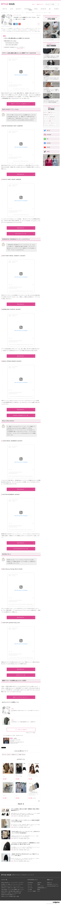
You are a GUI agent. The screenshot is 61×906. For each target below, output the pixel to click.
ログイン (33, 4)
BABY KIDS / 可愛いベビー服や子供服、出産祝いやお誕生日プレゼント (11, 891)
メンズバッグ (46, 116)
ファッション (12, 12)
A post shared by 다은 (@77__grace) (21, 88)
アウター (22, 12)
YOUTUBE (48, 147)
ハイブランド (46, 125)
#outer (24, 754)
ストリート (54, 112)
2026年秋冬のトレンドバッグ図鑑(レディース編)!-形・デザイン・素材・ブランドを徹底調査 (51, 90)
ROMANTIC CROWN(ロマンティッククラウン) (14, 47)
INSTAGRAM (49, 134)
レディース (5, 8)
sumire (28, 838)
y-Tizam (28, 827)
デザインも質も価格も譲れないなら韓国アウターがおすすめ (17, 38)
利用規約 (38, 884)
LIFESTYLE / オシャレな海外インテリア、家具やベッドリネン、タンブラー (12, 887)
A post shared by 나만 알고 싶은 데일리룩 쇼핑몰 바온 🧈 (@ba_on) (23, 604)
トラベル (35, 8)
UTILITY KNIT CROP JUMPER (11, 44)
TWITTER (48, 130)
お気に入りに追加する (22, 729)
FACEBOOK (49, 143)
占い (50, 8)
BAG (44, 54)
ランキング (56, 8)
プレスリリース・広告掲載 (32, 891)
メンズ (11, 8)
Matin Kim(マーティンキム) (10, 40)
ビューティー (18, 8)
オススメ (45, 112)
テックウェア (50, 114)
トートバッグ (46, 118)
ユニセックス (52, 118)
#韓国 (20, 754)
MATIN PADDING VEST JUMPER (12, 42)
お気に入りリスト (40, 4)
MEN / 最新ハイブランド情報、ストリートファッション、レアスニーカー (12, 884)
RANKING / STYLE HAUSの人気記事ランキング (8, 894)
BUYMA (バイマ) (49, 882)
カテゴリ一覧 (30, 884)
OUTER (14, 15)
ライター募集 (30, 889)
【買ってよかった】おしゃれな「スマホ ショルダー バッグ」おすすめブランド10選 (51, 79)
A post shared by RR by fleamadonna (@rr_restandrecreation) (22, 476)
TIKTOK (48, 151)
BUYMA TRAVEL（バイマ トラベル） (52, 884)
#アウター (5, 754)
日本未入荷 (52, 116)
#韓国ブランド (15, 754)
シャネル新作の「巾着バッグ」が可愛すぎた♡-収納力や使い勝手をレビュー (51, 57)
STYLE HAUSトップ (4, 12)
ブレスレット (52, 125)
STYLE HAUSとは (30, 882)
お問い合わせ (39, 882)
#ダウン (9, 754)
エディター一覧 (30, 887)
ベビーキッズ (43, 8)
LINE (47, 138)
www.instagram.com (8, 26)
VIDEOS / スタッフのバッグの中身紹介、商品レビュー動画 (10, 896)
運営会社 (38, 889)
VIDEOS (30, 9)
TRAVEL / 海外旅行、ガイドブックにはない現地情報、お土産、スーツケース (12, 889)
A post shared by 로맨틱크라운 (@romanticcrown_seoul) (21, 291)
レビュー (53, 123)
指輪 (49, 112)
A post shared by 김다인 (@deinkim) (21, 161)
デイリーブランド (47, 123)
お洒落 (45, 114)
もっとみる (51, 39)
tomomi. (28, 861)
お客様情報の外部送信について (42, 887)
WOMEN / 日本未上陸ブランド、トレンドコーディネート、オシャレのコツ (12, 882)
